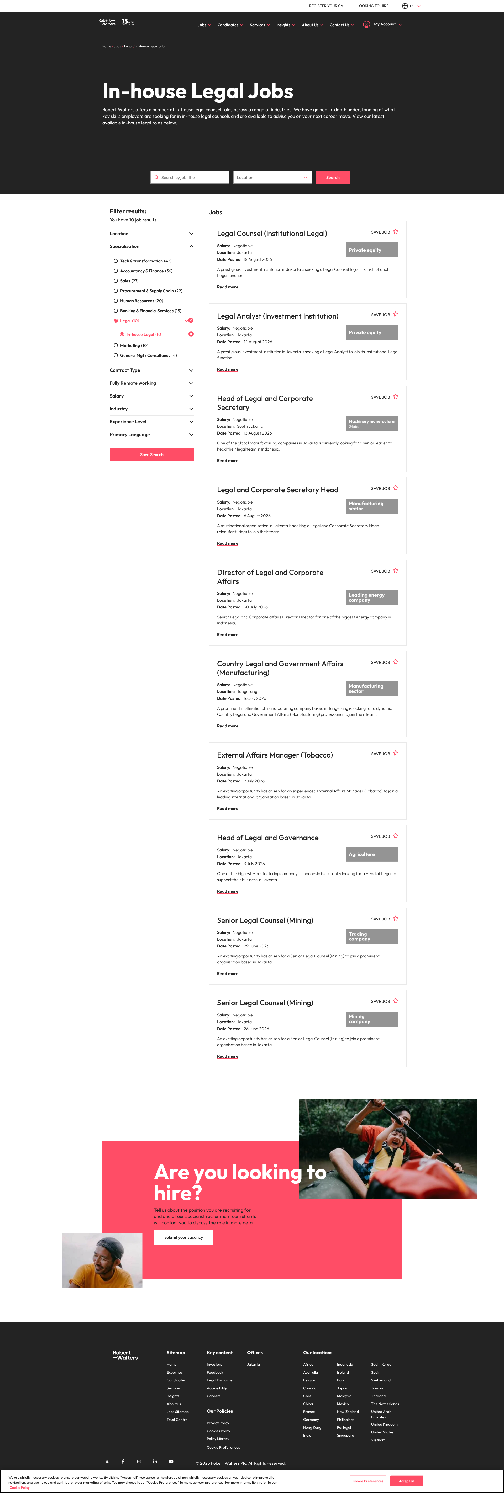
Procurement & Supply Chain (151, 290)
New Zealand (348, 1411)
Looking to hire (372, 5)
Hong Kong (312, 1427)
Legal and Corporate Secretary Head (277, 489)
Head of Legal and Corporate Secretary (265, 403)
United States (382, 1432)
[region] (252, 1481)
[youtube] (171, 1461)
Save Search (152, 454)
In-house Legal (144, 334)
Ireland (343, 1372)
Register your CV (326, 5)
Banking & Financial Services (150, 310)
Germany (311, 1419)
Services (257, 24)
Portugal (344, 1427)
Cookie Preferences (223, 1447)
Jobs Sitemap (178, 1411)
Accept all (406, 1481)
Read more (227, 286)
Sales (129, 280)
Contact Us (339, 24)
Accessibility (217, 1388)
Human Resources (141, 300)
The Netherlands (385, 1403)
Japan (342, 1388)
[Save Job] (395, 231)
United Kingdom (384, 1424)
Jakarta (253, 1364)
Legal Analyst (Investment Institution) (277, 315)
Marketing (134, 345)
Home (172, 1364)
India (307, 1435)
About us (174, 1403)
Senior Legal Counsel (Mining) (265, 920)
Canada (309, 1388)
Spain (375, 1372)
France (309, 1411)
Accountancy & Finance (146, 270)
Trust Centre (177, 1419)
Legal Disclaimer (220, 1380)
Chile (307, 1396)
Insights (283, 24)
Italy (340, 1380)
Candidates (228, 24)
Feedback (215, 1372)
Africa (308, 1364)
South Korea (381, 1364)
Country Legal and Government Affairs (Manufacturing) (280, 668)
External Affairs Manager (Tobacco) (275, 754)
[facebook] (123, 1461)
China (308, 1403)
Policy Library (218, 1438)
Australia (310, 1372)
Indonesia (345, 1364)
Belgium (309, 1380)
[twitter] (107, 1461)
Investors (214, 1364)
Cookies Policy (218, 1430)
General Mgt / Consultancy (148, 355)
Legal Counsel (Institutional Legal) (272, 233)
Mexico (343, 1403)
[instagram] (139, 1461)
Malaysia (344, 1396)
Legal (129, 320)
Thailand (378, 1396)
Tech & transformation (146, 260)
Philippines (345, 1419)
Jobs (202, 24)
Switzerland (381, 1380)
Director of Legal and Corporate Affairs (270, 577)
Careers (213, 1396)
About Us (310, 24)
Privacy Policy (218, 1423)
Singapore (345, 1435)
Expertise (174, 1372)
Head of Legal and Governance (268, 837)
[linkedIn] (155, 1461)
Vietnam (378, 1440)
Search (333, 177)
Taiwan (377, 1388)
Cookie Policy (20, 1487)
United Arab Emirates (381, 1414)
